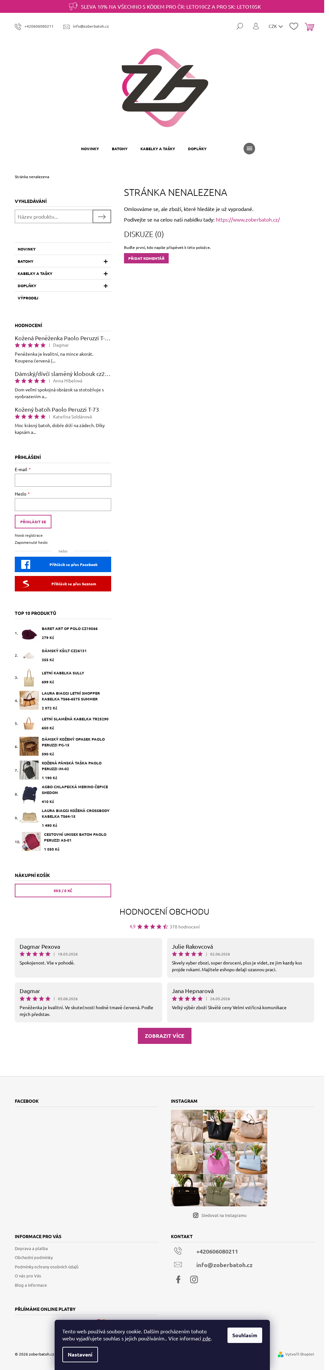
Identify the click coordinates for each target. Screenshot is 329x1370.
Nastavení (80, 1354)
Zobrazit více (164, 1035)
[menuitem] (90, 148)
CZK (273, 26)
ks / (63, 890)
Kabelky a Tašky (35, 273)
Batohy (25, 261)
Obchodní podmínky (34, 1257)
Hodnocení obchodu (164, 911)
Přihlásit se (33, 521)
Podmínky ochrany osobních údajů (46, 1266)
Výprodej (28, 297)
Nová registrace (29, 535)
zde (206, 1338)
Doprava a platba (31, 1248)
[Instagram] (194, 1279)
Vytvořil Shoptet (299, 1353)
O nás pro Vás (28, 1275)
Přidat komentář (146, 258)
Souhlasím (244, 1335)
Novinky (27, 248)
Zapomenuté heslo (31, 542)
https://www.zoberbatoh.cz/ (248, 219)
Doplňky (27, 285)
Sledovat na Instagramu (223, 1215)
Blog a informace (31, 1285)
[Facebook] (178, 1279)
